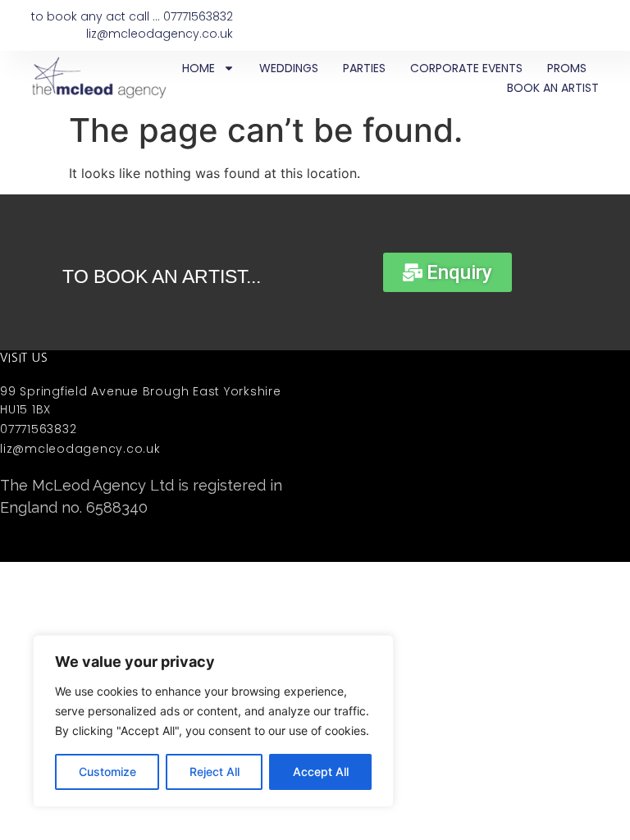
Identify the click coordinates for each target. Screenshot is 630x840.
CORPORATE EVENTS (466, 68)
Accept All (321, 771)
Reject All (214, 771)
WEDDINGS (288, 68)
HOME (198, 68)
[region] (213, 721)
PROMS (567, 68)
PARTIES (364, 68)
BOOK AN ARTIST (553, 88)
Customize (107, 771)
